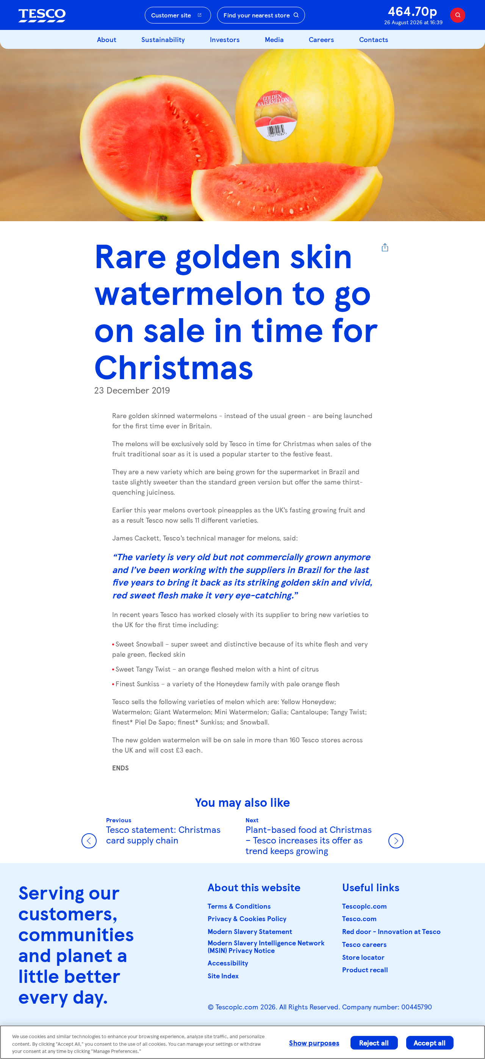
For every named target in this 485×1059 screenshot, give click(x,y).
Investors (225, 39)
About (106, 39)
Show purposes (314, 1042)
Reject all (374, 1042)
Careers (321, 39)
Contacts (373, 39)
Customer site (171, 15)
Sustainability (163, 39)
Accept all (430, 1042)
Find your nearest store (257, 15)
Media (274, 39)
